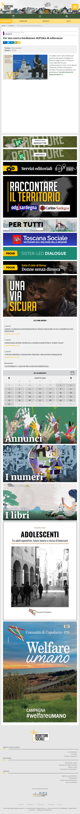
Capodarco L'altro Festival (68, 765)
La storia (74, 754)
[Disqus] (40, 106)
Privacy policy (40, 804)
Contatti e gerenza (70, 756)
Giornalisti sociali (71, 763)
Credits (60, 804)
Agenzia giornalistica (69, 776)
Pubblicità (20, 804)
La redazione (72, 752)
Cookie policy (51, 804)
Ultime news (40, 320)
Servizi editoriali (71, 782)
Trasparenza (30, 804)
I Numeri (11, 25)
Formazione (73, 778)
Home (3, 25)
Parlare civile (72, 767)
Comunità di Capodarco (68, 769)
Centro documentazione (68, 780)
